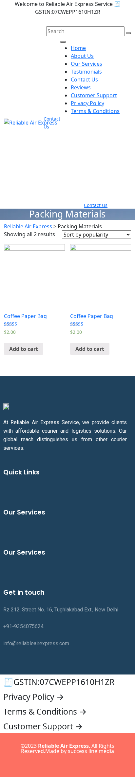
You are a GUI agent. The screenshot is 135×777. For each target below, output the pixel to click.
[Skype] (94, 764)
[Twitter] (54, 764)
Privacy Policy (87, 103)
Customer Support (94, 95)
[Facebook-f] (41, 764)
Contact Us (84, 79)
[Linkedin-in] (67, 764)
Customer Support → (43, 726)
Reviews (81, 87)
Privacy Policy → (33, 696)
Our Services (86, 63)
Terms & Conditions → (45, 711)
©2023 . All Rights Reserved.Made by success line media (67, 748)
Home (78, 48)
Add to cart (23, 349)
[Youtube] (81, 764)
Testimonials (86, 71)
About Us (82, 55)
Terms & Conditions (95, 111)
